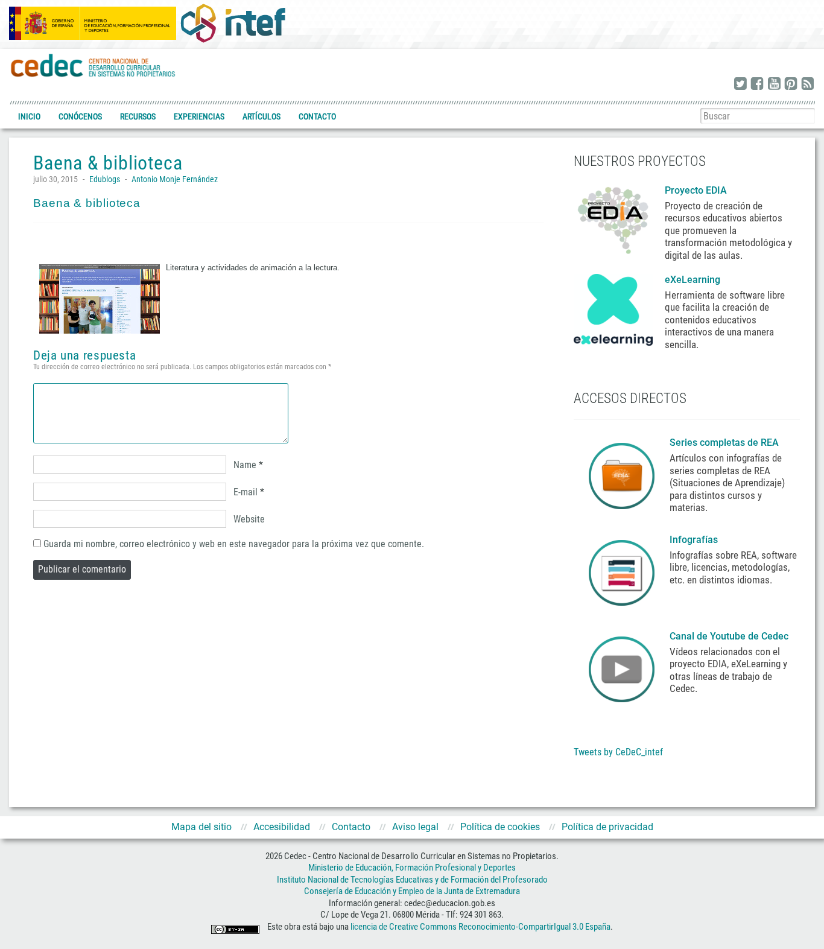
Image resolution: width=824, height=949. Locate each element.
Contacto (317, 116)
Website (249, 519)
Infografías (695, 539)
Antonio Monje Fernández (175, 179)
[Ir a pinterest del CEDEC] (791, 84)
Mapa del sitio (201, 827)
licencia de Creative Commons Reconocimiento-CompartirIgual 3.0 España (480, 926)
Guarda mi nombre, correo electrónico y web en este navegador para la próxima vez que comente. (233, 544)
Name (244, 465)
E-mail (245, 492)
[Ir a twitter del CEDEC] (740, 84)
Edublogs (104, 179)
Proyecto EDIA (696, 190)
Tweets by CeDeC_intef (618, 752)
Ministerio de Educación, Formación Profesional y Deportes (412, 867)
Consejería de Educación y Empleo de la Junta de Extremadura (412, 891)
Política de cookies (500, 827)
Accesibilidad (281, 827)
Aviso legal (415, 827)
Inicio (29, 116)
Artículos (261, 116)
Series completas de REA (725, 442)
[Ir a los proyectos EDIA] (613, 218)
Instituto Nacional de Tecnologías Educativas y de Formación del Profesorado (412, 879)
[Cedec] (93, 65)
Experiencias (199, 116)
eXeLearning (692, 279)
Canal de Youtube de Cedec (729, 636)
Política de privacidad (607, 827)
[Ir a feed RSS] (807, 84)
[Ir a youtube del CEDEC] (774, 84)
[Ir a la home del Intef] (233, 23)
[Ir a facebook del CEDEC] (757, 84)
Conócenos (80, 116)
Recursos (138, 116)
